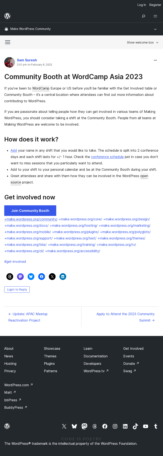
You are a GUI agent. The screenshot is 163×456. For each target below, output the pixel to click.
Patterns (50, 371)
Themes (50, 356)
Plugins (49, 363)
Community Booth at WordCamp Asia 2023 (73, 77)
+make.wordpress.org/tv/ (116, 244)
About (9, 348)
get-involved (15, 261)
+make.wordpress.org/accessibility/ (72, 251)
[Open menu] (156, 16)
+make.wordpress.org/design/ (126, 219)
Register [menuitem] (155, 5)
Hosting (10, 363)
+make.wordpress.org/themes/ (121, 238)
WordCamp (40, 88)
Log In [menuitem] (142, 5)
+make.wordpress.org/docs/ (26, 225)
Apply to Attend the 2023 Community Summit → (126, 317)
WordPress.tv (96, 371)
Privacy (10, 371)
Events (128, 356)
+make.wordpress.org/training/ (72, 244)
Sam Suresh (27, 60)
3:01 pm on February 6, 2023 (34, 64)
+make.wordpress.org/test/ (75, 238)
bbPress (12, 400)
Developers (92, 363)
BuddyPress (15, 407)
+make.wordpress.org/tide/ (25, 244)
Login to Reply (17, 289)
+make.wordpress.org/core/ (80, 219)
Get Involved (133, 348)
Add (14, 150)
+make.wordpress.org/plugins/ (75, 232)
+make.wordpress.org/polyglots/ (125, 232)
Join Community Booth (30, 210)
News (8, 356)
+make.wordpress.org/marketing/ (124, 225)
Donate (131, 363)
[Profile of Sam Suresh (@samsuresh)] (9, 63)
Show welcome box (140, 42)
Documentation (96, 356)
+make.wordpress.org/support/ (28, 238)
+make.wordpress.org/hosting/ (74, 225)
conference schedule (107, 157)
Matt (10, 392)
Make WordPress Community (30, 29)
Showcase (52, 348)
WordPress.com (18, 385)
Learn (88, 348)
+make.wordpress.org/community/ (31, 219)
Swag (129, 371)
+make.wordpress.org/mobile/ (27, 232)
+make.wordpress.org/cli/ (24, 251)
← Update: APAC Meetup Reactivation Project (28, 317)
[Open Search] (143, 16)
